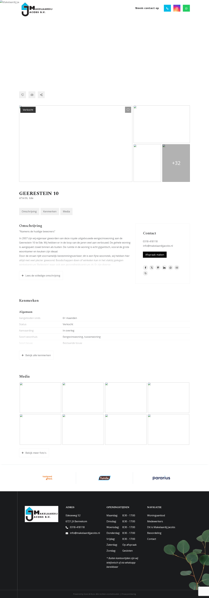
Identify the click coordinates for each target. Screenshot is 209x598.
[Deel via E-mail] (176, 267)
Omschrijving (29, 211)
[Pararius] (161, 478)
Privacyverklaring (129, 594)
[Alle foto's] (31, 94)
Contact (151, 539)
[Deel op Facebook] (145, 267)
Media (66, 211)
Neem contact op (147, 8)
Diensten (103, 8)
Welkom (71, 8)
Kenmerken (49, 211)
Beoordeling (154, 533)
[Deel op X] (151, 267)
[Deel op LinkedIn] (164, 267)
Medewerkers (155, 521)
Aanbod (86, 8)
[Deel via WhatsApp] (170, 267)
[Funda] (104, 478)
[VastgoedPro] (47, 478)
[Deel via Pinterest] (157, 267)
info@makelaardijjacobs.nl (158, 245)
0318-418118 (150, 241)
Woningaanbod (156, 515)
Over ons (121, 8)
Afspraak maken (154, 254)
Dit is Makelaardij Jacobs (161, 527)
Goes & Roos (89, 594)
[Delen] (41, 94)
